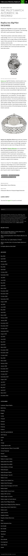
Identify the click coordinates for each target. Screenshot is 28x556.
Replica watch (4, 509)
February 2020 (4, 317)
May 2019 (3, 342)
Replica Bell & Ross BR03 (6, 464)
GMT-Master (4, 434)
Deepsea (3, 426)
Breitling (3, 410)
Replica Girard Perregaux (6, 483)
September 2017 (5, 376)
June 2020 (3, 307)
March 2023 (3, 261)
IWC (2, 7)
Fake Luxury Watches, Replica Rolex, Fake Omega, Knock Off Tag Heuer (11, 2)
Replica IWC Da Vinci (6, 493)
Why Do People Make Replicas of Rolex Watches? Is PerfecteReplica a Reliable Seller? (13, 232)
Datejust (3, 421)
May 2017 (3, 387)
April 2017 (3, 390)
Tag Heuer (3, 534)
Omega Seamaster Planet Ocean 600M (10, 448)
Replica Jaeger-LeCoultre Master (8, 499)
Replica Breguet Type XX (6, 475)
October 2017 (4, 374)
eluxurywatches (14, 18)
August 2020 (4, 301)
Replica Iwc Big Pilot (14, 175)
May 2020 (3, 309)
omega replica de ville (6, 445)
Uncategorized (4, 542)
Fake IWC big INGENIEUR (7, 432)
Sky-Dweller (3, 528)
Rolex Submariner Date (6, 523)
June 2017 (3, 384)
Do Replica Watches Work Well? (8, 246)
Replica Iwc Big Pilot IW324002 (8, 177)
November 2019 (4, 325)
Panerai (2, 453)
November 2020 (4, 293)
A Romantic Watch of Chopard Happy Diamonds (12, 189)
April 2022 (3, 269)
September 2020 (5, 299)
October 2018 (4, 355)
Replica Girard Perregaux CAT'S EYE (9, 485)
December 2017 (4, 368)
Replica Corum (4, 477)
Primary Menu (26, 2)
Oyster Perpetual (5, 451)
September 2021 (5, 275)
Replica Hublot (4, 488)
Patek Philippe (4, 456)
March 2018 (3, 360)
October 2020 (4, 296)
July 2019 (3, 336)
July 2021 (3, 277)
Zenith (2, 547)
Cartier (2, 416)
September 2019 (5, 331)
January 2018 (4, 366)
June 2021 (3, 280)
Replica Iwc (3, 81)
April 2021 (3, 285)
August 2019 (4, 333)
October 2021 (4, 272)
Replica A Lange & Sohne (6, 459)
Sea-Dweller (3, 526)
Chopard (3, 418)
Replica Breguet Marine (6, 472)
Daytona (3, 424)
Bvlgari (2, 413)
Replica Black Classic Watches (8, 184)
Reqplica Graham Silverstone (7, 518)
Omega (2, 442)
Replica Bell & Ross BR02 (6, 461)
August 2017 (4, 379)
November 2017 (4, 371)
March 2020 (3, 315)
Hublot (2, 437)
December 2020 (4, 291)
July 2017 (3, 382)
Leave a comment (22, 18)
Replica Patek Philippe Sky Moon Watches (10, 504)
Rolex (2, 520)
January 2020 (4, 320)
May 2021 (3, 283)
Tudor (2, 536)
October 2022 (4, 264)
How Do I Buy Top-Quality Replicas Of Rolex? (11, 239)
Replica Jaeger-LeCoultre (7, 496)
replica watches (7, 7)
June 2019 (3, 339)
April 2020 (3, 312)
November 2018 (4, 352)
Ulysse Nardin (4, 539)
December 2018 (4, 350)
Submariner (3, 531)
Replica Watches (12, 148)
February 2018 (4, 363)
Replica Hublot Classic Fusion (7, 491)
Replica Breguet (4, 469)
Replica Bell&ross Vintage (7, 467)
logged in (9, 200)
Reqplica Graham (5, 515)
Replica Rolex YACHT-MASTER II (8, 507)
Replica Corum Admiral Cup (7, 480)
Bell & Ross (3, 408)
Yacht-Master (4, 544)
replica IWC (4, 175)
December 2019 (4, 323)
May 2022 (3, 266)
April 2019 (3, 344)
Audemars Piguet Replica (6, 405)
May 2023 (3, 256)
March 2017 (3, 392)
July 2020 (3, 304)
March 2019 (3, 347)
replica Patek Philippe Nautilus (8, 501)
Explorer (3, 429)
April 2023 (3, 258)
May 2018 (3, 358)
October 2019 (4, 328)
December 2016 (4, 395)
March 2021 (3, 288)
